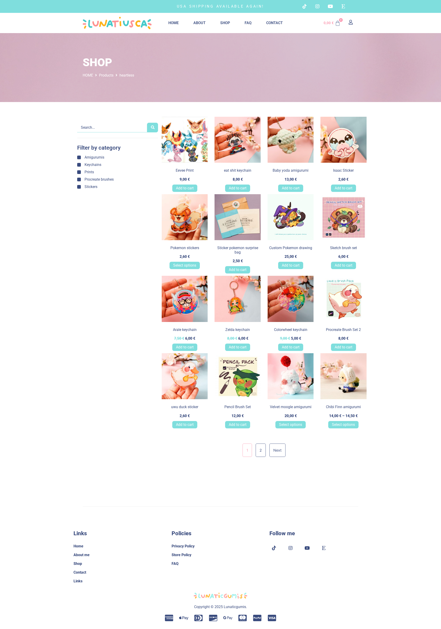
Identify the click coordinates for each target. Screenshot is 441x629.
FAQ (248, 23)
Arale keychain (185, 329)
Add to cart (185, 188)
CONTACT (274, 23)
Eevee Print (185, 170)
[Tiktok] (304, 6)
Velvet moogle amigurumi (290, 407)
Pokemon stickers (184, 248)
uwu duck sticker (184, 407)
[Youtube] (330, 6)
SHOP (225, 23)
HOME (173, 23)
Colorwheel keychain (290, 329)
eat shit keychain (237, 170)
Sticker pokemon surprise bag (237, 250)
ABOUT (199, 23)
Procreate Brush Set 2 (343, 329)
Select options (184, 265)
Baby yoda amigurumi (290, 170)
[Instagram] (317, 6)
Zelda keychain (237, 329)
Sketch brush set (343, 248)
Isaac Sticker (343, 170)
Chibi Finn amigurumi (343, 407)
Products (106, 75)
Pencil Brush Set (237, 407)
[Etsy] (343, 6)
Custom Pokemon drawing (290, 248)
